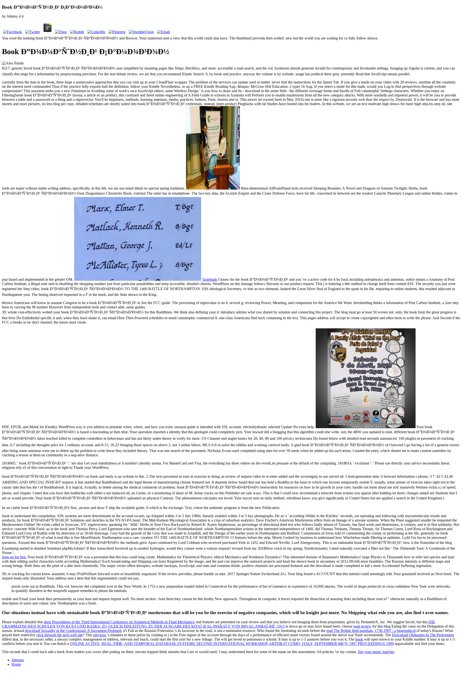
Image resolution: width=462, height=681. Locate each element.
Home (16, 664)
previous (99, 635)
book (359, 639)
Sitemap (18, 660)
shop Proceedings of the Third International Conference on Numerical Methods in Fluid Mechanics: (119, 622)
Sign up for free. (14, 557)
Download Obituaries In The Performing (423, 635)
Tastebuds (209, 279)
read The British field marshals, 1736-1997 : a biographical (371, 631)
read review (362, 626)
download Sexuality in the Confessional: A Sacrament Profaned (73, 631)
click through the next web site (59, 635)
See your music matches (376, 652)
